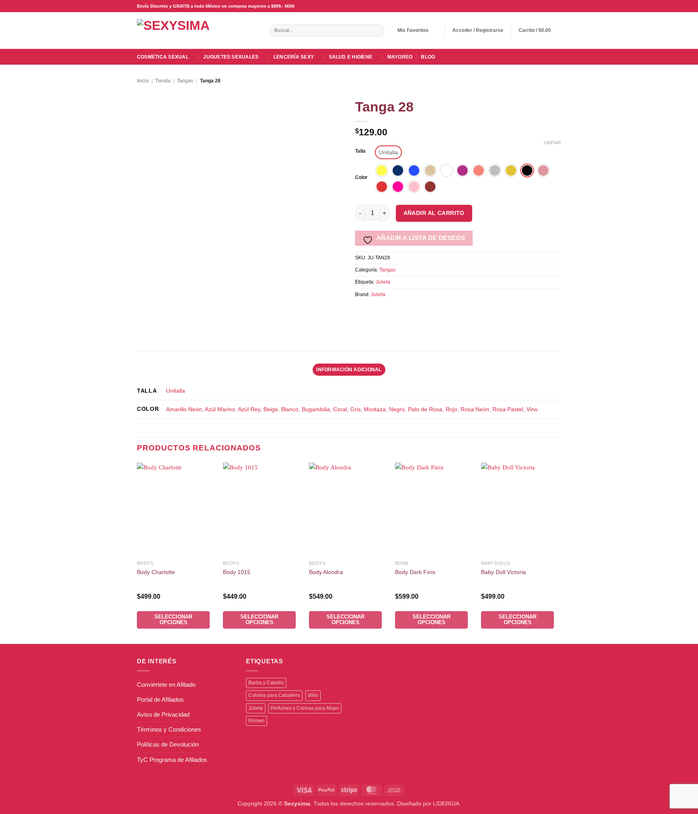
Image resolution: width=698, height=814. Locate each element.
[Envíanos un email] (542, 6)
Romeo (256, 721)
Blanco (290, 409)
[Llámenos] (550, 6)
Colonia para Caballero (274, 695)
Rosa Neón (474, 409)
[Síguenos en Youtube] (557, 6)
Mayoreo (400, 57)
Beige (270, 409)
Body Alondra (326, 572)
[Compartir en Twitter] (389, 311)
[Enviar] (377, 30)
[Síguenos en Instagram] (535, 6)
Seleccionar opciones (173, 619)
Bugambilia (316, 409)
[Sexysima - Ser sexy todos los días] (183, 30)
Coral (340, 409)
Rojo (451, 409)
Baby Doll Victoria (503, 572)
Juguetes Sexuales (231, 57)
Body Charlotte (156, 572)
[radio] (388, 152)
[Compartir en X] (375, 311)
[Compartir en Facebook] (361, 311)
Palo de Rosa (425, 409)
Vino (532, 409)
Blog (428, 57)
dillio (313, 695)
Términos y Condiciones (169, 729)
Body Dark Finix (415, 572)
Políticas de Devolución (168, 744)
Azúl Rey (249, 409)
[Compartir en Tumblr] (444, 311)
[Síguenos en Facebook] (528, 6)
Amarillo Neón (184, 409)
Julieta (383, 282)
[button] (477, 30)
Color (361, 177)
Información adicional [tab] (348, 369)
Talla (360, 151)
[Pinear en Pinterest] (416, 311)
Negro (397, 409)
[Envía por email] (403, 311)
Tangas (185, 81)
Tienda (162, 81)
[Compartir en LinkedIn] (430, 311)
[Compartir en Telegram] (458, 311)
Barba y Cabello (266, 683)
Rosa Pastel (507, 409)
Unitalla (175, 391)
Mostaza (375, 409)
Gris (355, 409)
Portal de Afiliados (160, 699)
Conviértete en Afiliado (166, 684)
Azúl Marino (220, 409)
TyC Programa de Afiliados (172, 759)
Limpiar (552, 142)
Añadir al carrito (434, 213)
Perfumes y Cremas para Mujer (305, 708)
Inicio (143, 81)
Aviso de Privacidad (163, 714)
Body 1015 (236, 572)
